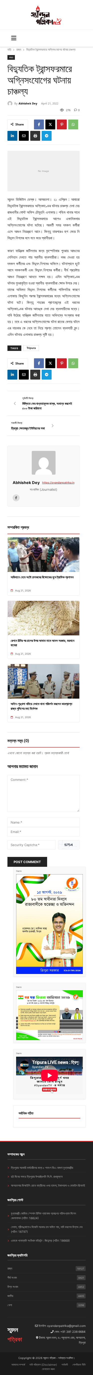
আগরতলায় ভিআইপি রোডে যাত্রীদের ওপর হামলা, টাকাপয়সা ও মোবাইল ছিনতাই (48, 1185)
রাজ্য (18, 49)
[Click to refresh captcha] (69, 844)
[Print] (35, 136)
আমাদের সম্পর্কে (18, 1364)
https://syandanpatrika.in (58, 482)
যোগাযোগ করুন (48, 1369)
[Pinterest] (62, 124)
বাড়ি (9, 49)
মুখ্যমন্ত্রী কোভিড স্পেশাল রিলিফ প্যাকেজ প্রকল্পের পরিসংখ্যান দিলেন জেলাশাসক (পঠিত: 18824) (43, 1216)
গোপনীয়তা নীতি (79, 1364)
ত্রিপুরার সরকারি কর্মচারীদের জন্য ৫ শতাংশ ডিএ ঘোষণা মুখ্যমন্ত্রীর (42, 1168)
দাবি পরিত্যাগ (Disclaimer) (43, 1364)
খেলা (45, 1305)
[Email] (24, 136)
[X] (50, 124)
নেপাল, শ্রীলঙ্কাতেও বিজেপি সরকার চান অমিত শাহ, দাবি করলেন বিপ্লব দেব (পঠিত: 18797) (47, 1229)
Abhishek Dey (28, 103)
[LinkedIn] (12, 136)
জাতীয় (45, 1296)
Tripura (31, 348)
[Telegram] (47, 136)
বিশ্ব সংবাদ (45, 1287)
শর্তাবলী (65, 1364)
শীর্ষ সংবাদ (45, 1277)
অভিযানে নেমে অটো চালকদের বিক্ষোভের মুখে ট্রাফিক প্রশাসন (42, 577)
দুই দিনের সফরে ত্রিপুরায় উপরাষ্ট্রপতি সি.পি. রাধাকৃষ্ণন (36, 1176)
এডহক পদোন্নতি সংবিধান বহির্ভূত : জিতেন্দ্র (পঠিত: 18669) (40, 1240)
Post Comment (27, 862)
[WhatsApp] (73, 124)
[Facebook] (39, 124)
